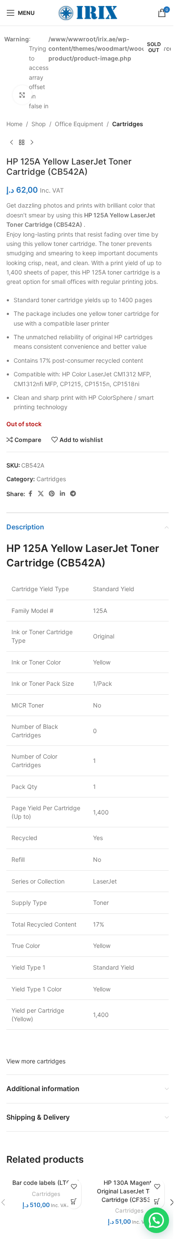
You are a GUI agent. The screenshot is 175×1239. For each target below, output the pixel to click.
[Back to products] (22, 143)
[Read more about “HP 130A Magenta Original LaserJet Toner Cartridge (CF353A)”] (157, 1201)
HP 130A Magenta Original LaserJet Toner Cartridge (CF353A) (129, 1191)
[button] (156, 1220)
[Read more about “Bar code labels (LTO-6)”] (73, 1201)
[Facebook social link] (30, 494)
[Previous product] (11, 143)
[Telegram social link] (73, 494)
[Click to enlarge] (22, 94)
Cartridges (127, 123)
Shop (38, 123)
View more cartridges (35, 1061)
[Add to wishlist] (73, 1186)
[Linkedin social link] (62, 494)
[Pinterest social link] (51, 494)
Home (14, 123)
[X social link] (40, 494)
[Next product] (32, 143)
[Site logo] (87, 12)
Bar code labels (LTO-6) (45, 1182)
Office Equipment (79, 123)
